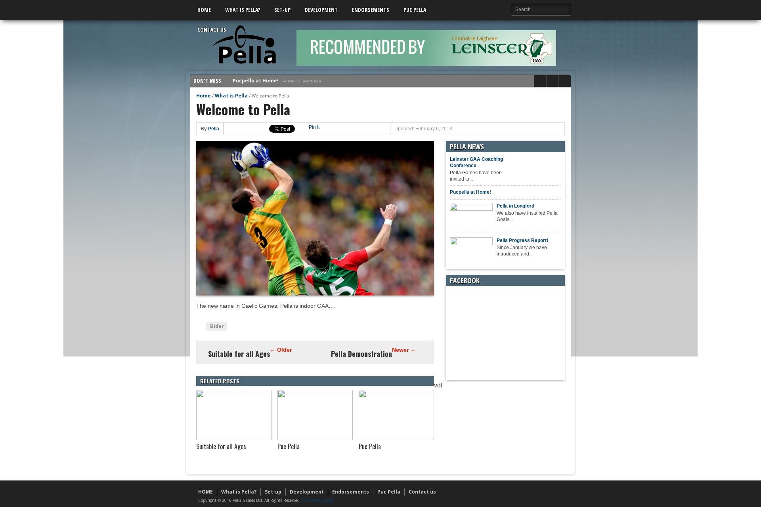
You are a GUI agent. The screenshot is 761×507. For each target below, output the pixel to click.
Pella (213, 129)
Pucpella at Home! (470, 192)
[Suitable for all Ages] (234, 438)
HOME (204, 9)
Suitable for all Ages (239, 353)
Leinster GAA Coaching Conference (476, 162)
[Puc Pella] (315, 438)
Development (321, 9)
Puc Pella (414, 9)
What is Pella (231, 95)
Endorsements (370, 9)
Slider (216, 326)
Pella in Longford (254, 86)
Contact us (211, 29)
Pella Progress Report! (522, 240)
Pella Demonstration (361, 353)
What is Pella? (242, 9)
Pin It (314, 127)
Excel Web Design (318, 500)
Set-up (282, 9)
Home (203, 95)
